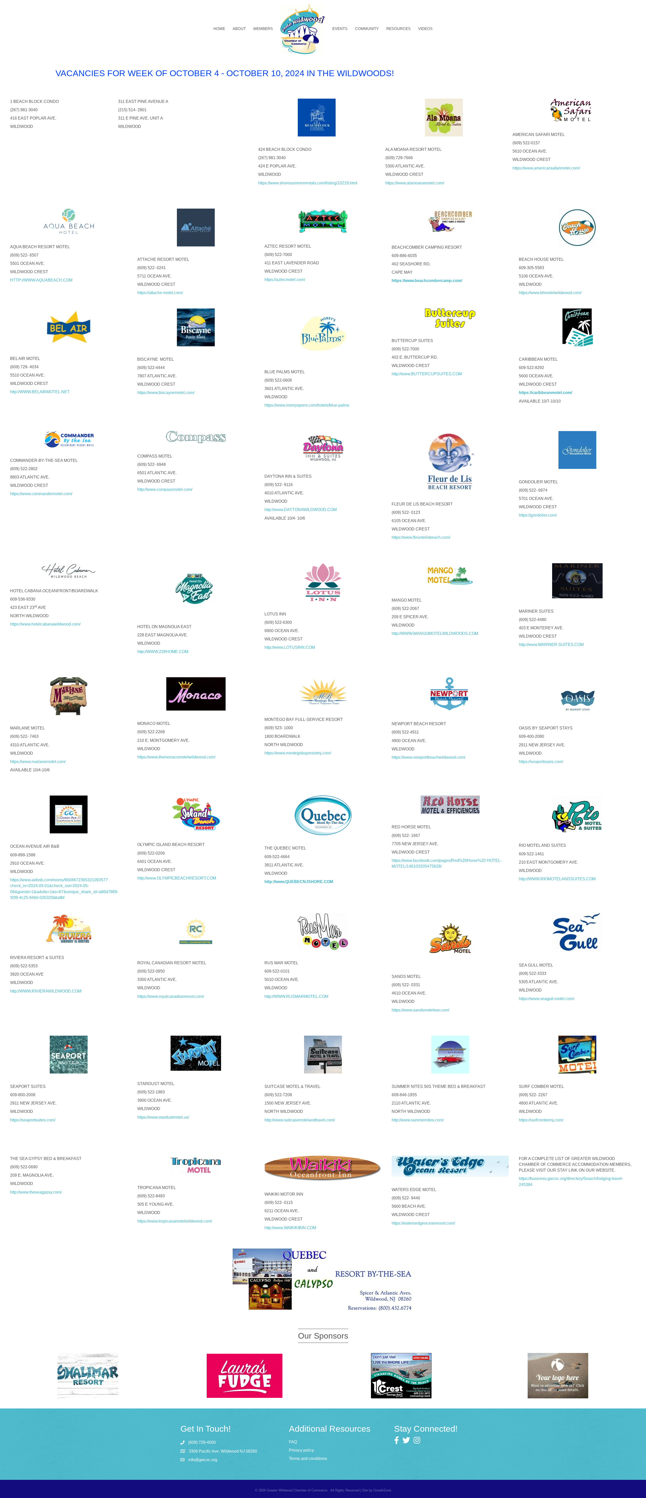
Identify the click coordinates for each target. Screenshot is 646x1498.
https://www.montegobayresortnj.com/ (297, 753)
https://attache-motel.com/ (160, 293)
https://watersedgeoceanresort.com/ (423, 1223)
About (239, 28)
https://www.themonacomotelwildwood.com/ (176, 757)
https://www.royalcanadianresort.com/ (170, 996)
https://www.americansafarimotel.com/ (546, 168)
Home (219, 28)
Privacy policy (301, 1450)
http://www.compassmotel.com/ (164, 489)
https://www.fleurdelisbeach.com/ (421, 537)
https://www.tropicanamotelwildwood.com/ (174, 1221)
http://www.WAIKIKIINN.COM (290, 1228)
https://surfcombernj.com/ (541, 1120)
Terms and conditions (308, 1458)
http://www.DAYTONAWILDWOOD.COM (300, 509)
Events (339, 28)
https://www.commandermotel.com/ (41, 494)
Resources (398, 28)
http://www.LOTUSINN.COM (289, 647)
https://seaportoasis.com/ (541, 761)
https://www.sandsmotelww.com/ (420, 1010)
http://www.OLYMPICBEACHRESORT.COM (176, 878)
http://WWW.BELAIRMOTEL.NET (40, 392)
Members (263, 28)
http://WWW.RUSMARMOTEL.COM (296, 996)
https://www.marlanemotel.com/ (38, 761)
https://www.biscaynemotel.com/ (166, 392)
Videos (425, 28)
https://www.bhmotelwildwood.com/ (550, 293)
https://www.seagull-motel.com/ (546, 999)
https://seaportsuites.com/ (32, 1120)
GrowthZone (382, 1490)
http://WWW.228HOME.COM (162, 651)
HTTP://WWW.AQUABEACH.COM (41, 280)
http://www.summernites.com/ (418, 1120)
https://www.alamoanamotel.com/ (414, 183)
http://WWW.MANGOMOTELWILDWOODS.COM (435, 633)
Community (367, 28)
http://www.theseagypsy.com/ (36, 1192)
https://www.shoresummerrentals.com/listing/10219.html (308, 183)
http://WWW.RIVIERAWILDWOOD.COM (45, 991)
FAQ (293, 1442)
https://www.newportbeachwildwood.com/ (428, 757)
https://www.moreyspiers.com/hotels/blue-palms (306, 405)
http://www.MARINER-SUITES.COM (551, 644)
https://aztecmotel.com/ (284, 279)
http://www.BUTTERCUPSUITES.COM (427, 374)
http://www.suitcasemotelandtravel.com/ (299, 1120)
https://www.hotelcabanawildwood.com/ (45, 624)
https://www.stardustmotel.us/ (163, 1117)
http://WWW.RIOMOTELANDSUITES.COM (557, 879)
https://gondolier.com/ (538, 515)
